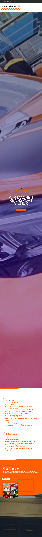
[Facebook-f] (38, 2)
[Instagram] (40, 2)
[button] (40, 7)
